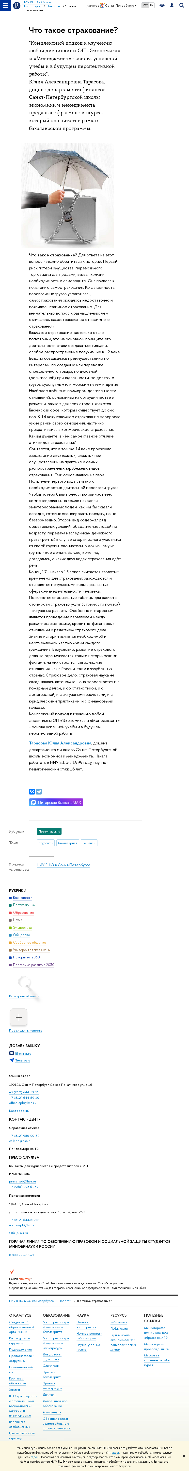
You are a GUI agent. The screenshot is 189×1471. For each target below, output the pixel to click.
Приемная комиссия (24, 1195)
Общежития (19, 1233)
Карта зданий (19, 1110)
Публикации (119, 1328)
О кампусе (20, 1315)
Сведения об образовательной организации (21, 1327)
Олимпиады (51, 1366)
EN (151, 5)
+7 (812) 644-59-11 (24, 1092)
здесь (115, 1453)
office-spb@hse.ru (22, 1102)
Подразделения (20, 1349)
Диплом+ (49, 1394)
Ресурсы (118, 1315)
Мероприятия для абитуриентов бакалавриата (56, 1327)
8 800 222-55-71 (21, 1255)
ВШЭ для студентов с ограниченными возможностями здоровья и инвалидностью (23, 1406)
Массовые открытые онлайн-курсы (157, 1360)
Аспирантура (52, 1412)
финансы (89, 843)
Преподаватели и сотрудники (21, 1358)
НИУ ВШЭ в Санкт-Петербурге (63, 864)
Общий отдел (19, 1075)
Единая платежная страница (22, 1435)
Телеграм (22, 1060)
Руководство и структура (19, 1340)
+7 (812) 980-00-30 (24, 1135)
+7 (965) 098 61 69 (23, 1186)
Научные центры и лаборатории (89, 1335)
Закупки (14, 1390)
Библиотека (118, 1322)
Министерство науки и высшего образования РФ (156, 1333)
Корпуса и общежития (17, 1380)
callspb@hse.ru (20, 1141)
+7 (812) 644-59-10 (24, 1097)
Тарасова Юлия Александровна (60, 743)
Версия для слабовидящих (19, 1424)
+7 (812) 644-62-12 (24, 1220)
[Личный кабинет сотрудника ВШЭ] (171, 5)
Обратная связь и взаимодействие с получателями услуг (57, 1424)
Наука (83, 1315)
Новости (65, 1301)
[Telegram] (39, 792)
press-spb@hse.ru (22, 1181)
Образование (56, 1315)
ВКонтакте (23, 1053)
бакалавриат (67, 843)
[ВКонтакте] (32, 792)
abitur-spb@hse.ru (22, 1225)
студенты (46, 843)
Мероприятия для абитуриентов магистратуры (56, 1343)
